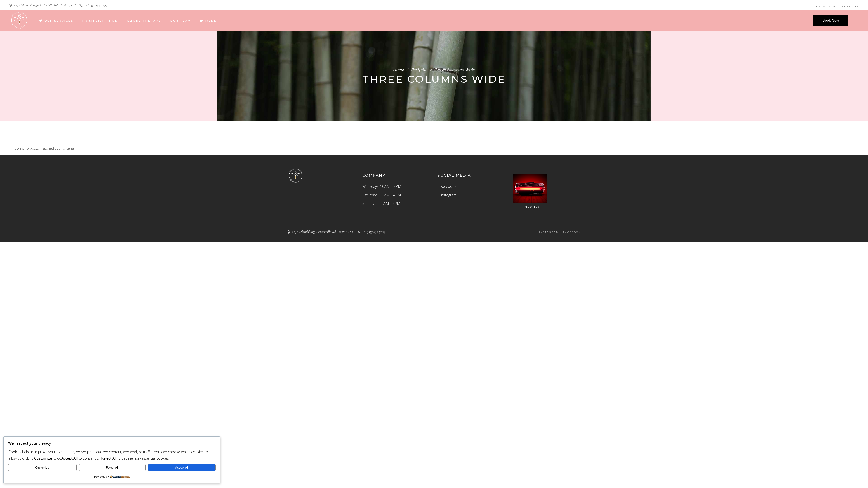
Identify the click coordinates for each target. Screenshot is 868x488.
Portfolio (419, 69)
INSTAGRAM (825, 6)
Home (398, 69)
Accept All (182, 467)
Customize (42, 467)
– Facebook (446, 186)
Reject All (112, 467)
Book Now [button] (830, 20)
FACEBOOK (849, 6)
